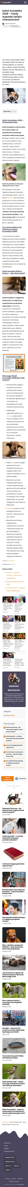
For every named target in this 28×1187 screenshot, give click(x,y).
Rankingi (6, 1148)
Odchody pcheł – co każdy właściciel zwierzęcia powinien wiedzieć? (15, 738)
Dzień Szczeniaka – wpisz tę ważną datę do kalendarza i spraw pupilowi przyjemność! (13, 1111)
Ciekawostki (9, 715)
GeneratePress (20, 1184)
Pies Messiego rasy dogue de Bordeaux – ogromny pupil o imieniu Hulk (14, 754)
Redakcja (7, 1178)
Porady (6, 1146)
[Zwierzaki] (6, 2)
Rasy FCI (7, 1166)
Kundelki (9, 508)
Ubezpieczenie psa (9, 1151)
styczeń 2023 (11, 560)
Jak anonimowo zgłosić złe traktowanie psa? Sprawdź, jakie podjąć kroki (13, 974)
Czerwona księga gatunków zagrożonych (13, 865)
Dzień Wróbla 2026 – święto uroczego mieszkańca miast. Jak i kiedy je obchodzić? (13, 1083)
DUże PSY (7, 1170)
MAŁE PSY (16, 1166)
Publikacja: (10, 25)
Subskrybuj (22, 778)
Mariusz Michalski (10, 23)
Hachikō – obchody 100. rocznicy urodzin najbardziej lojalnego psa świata (13, 1030)
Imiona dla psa (9, 1157)
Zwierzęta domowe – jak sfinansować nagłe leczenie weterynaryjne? (14, 729)
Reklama (13, 1178)
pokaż (13, 111)
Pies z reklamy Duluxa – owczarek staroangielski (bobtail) (12, 1002)
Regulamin (20, 1178)
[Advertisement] (14, 43)
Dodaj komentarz (7, 778)
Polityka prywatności (14, 1181)
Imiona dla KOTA (10, 1161)
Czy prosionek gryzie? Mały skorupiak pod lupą (12, 1057)
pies (12, 463)
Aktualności (7, 1143)
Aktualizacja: (11, 27)
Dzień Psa (10, 198)
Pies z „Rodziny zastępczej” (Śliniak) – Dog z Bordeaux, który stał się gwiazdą (12, 947)
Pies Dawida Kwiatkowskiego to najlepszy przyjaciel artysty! (14, 763)
